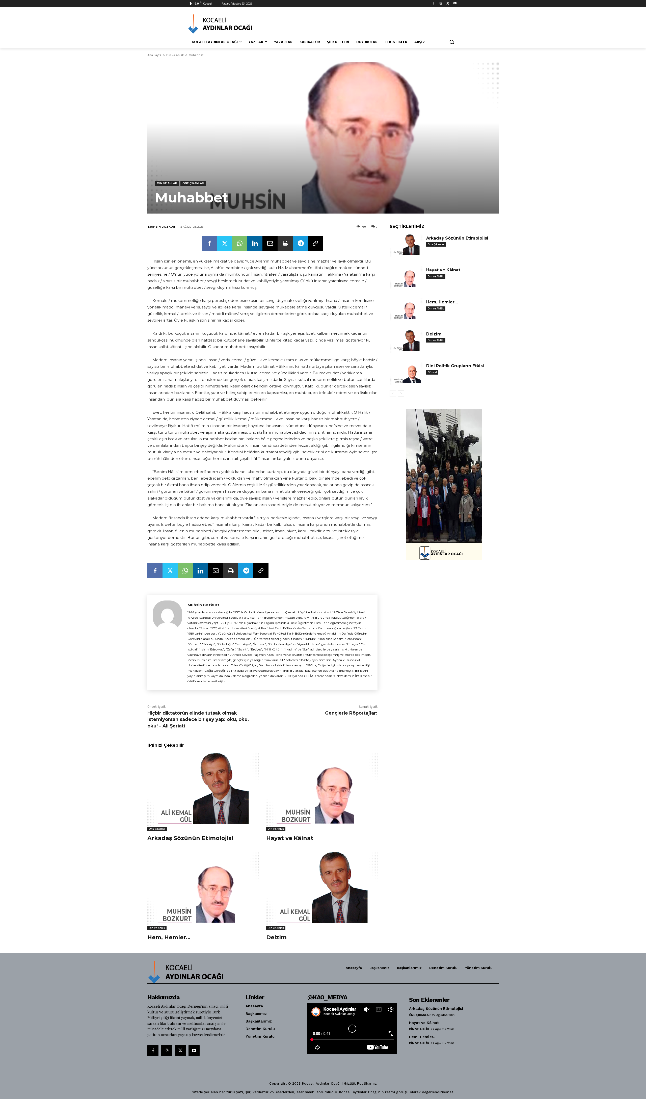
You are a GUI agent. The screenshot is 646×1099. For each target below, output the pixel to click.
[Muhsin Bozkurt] (167, 642)
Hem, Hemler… (169, 937)
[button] (452, 42)
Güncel (432, 372)
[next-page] (401, 393)
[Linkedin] (254, 243)
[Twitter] (448, 4)
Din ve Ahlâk (175, 55)
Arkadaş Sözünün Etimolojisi (190, 838)
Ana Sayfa (154, 55)
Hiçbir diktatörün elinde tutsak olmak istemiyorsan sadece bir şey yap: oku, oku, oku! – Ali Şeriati (198, 719)
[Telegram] (300, 243)
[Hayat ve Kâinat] (322, 792)
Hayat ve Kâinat (289, 838)
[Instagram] (441, 4)
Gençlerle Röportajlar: (351, 713)
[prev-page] (393, 393)
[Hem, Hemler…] (203, 891)
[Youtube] (455, 4)
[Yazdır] (285, 243)
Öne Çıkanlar (193, 183)
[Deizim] (322, 891)
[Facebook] (434, 4)
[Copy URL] (315, 243)
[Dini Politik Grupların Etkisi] (406, 373)
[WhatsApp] (239, 243)
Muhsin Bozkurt (162, 226)
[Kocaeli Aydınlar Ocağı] (228, 24)
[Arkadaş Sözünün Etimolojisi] (203, 792)
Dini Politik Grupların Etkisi (455, 365)
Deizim (276, 937)
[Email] (270, 243)
